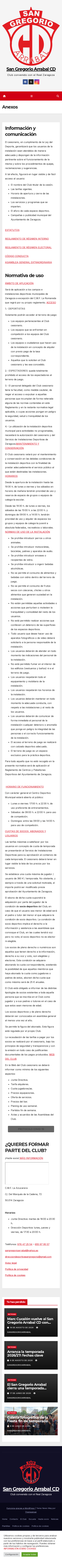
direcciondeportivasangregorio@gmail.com (28, 1256)
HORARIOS (11, 476)
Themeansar (30, 1512)
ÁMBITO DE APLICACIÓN (19, 283)
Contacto (14, 1519)
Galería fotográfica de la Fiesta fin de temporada (27, 1419)
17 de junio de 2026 (21, 1393)
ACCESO (51, 302)
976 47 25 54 (24, 1244)
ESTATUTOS (12, 230)
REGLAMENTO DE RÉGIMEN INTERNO (27, 238)
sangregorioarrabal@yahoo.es (21, 1250)
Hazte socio (43, 1519)
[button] (58, 96)
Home (4, 1519)
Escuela (32, 1519)
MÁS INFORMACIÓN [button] (31, 1158)
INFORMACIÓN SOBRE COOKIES (20, 1548)
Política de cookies (15, 1275)
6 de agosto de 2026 (21, 1360)
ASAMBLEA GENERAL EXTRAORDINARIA (28, 262)
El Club (23, 1519)
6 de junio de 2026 (20, 1426)
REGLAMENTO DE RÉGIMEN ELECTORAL (28, 247)
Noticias (12, 1314)
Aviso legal (11, 1262)
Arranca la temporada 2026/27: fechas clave (25, 1353)
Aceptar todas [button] (29, 1554)
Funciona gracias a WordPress (21, 1508)
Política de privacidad (16, 1269)
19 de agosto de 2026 (22, 1327)
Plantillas (6, 1526)
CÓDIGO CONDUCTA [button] (17, 256)
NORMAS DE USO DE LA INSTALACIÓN (27, 531)
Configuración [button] (11, 1554)
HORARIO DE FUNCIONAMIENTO (25, 786)
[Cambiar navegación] (31, 96)
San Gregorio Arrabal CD (31, 69)
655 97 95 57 (42, 1244)
